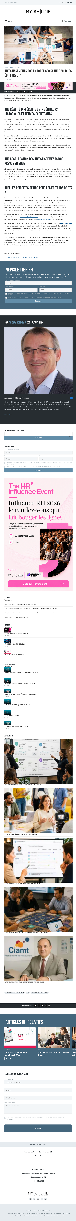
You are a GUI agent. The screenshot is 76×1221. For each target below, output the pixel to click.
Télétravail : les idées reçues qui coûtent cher (17, 705)
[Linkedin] (68, 2)
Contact (38, 1156)
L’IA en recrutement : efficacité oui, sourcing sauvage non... (20, 694)
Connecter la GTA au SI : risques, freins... (53, 1053)
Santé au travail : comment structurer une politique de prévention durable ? (24, 982)
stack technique (66, 223)
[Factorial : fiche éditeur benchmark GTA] (20, 1037)
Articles (7, 67)
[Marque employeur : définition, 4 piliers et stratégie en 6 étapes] (38, 810)
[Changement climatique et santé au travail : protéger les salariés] (7, 680)
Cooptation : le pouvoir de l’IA (12, 715)
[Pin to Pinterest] (24, 92)
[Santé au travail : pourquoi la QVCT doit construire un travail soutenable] (38, 761)
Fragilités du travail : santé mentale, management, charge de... (21, 673)
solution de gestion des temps (40, 992)
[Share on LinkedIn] (28, 92)
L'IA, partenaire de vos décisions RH (25, 604)
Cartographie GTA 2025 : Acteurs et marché (23, 257)
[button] (6, 1058)
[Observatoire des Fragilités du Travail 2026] (7, 630)
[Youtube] (71, 2)
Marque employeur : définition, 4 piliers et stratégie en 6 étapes (21, 834)
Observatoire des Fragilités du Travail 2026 (16, 633)
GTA (28, 992)
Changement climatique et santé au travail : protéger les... (20, 683)
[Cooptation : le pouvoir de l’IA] (7, 712)
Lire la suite (8, 414)
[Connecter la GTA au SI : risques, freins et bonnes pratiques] (54, 1037)
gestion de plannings (44, 219)
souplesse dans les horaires (29, 217)
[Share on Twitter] (21, 92)
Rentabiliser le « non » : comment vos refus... (16, 726)
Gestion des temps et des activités (14, 992)
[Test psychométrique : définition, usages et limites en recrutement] (38, 860)
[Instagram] (65, 2)
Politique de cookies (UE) (38, 1177)
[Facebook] (59, 2)
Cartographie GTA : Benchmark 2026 (14, 655)
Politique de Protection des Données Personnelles (38, 1173)
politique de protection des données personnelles (38, 293)
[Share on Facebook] (18, 92)
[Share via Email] (31, 92)
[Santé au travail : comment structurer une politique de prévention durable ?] (38, 958)
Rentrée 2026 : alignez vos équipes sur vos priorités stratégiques (35, 608)
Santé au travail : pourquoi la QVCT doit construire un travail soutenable (23, 785)
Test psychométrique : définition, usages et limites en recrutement (22, 883)
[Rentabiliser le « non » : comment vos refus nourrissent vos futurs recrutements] (7, 723)
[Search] (66, 21)
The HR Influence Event (21, 617)
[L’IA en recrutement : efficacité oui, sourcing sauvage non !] (7, 691)
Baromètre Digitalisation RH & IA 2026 (14, 644)
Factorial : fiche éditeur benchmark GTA (15, 1053)
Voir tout (7, 600)
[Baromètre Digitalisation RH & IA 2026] (7, 641)
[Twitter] (62, 2)
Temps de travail (15, 67)
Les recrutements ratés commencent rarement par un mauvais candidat (37, 613)
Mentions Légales (38, 1169)
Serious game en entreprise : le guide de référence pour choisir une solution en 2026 (26, 933)
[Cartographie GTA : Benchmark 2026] (7, 651)
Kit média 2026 (39, 1181)
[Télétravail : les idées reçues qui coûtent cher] (7, 701)
